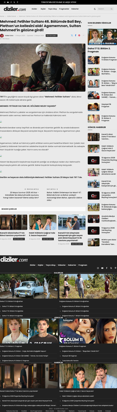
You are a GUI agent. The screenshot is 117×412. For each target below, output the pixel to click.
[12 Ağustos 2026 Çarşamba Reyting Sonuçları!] (93, 195)
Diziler (34, 9)
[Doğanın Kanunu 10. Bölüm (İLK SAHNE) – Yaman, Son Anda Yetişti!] (93, 95)
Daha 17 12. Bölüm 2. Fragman (99, 50)
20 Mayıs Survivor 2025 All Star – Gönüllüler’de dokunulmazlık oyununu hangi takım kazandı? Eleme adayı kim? (21, 195)
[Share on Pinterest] (79, 35)
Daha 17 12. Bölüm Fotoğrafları (11, 301)
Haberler (75, 9)
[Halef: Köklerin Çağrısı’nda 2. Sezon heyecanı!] (42, 222)
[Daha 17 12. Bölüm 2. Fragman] (102, 37)
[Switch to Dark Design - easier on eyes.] (94, 9)
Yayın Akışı (52, 9)
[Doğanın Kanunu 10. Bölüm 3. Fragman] (93, 119)
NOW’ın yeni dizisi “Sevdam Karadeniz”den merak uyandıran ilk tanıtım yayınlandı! (109, 242)
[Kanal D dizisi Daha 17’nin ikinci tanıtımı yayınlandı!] (13, 222)
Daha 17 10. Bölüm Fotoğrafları (12, 311)
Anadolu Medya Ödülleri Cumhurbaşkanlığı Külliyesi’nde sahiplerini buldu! (109, 218)
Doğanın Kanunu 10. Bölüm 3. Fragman (108, 118)
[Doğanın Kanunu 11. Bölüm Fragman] (93, 60)
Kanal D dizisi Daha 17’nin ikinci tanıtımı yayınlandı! (12, 234)
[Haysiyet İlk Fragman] (93, 107)
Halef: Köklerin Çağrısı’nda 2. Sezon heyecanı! (42, 234)
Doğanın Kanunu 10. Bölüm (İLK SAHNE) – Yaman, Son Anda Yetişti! (109, 94)
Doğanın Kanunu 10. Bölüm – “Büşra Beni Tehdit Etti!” (109, 83)
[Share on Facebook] (75, 35)
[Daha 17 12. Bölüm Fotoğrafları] (29, 286)
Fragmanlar (64, 9)
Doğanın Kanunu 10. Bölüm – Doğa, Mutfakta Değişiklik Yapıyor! (109, 71)
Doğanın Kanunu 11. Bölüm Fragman (109, 58)
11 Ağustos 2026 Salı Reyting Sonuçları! (108, 230)
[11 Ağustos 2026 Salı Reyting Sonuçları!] (93, 231)
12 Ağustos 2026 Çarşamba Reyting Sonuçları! (109, 195)
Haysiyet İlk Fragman (106, 105)
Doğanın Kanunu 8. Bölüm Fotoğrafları (75, 311)
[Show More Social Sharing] (83, 35)
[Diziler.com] (15, 9)
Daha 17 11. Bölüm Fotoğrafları (12, 306)
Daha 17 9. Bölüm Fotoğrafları (12, 316)
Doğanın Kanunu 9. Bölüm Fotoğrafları (75, 306)
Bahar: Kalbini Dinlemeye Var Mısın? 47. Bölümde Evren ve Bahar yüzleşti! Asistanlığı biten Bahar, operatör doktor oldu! (64, 196)
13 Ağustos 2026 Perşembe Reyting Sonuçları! (109, 160)
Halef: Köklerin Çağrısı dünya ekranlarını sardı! (109, 171)
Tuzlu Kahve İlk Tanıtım (70, 361)
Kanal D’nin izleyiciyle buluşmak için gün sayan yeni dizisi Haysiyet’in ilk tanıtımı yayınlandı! (70, 237)
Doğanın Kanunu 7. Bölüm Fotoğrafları (75, 316)
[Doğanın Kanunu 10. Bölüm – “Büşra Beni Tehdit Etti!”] (93, 83)
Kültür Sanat (52, 35)
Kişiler (43, 9)
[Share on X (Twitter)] (72, 35)
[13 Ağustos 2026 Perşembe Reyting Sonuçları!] (93, 160)
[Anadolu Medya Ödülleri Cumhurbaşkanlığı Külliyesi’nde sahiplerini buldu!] (93, 219)
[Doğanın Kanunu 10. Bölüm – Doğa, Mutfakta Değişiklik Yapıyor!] (93, 72)
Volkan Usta (9, 35)
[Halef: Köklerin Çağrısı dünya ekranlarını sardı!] (93, 172)
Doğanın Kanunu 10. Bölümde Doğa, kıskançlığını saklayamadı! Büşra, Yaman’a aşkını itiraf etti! (109, 206)
